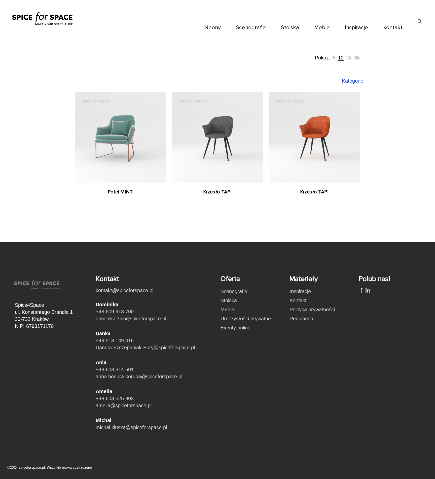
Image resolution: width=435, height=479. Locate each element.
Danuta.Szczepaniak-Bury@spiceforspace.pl (145, 347)
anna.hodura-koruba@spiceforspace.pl (139, 376)
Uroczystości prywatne (246, 318)
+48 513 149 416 (115, 340)
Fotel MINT (120, 192)
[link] (334, 57)
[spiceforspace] (42, 15)
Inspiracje (300, 291)
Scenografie (234, 291)
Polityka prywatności (312, 309)
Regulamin (301, 318)
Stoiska (229, 300)
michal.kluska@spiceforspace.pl (131, 427)
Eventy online (235, 327)
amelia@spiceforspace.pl (124, 405)
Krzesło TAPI (217, 192)
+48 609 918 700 (115, 311)
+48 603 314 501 (115, 369)
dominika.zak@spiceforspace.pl (131, 318)
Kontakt (298, 300)
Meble (227, 309)
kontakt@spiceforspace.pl (124, 290)
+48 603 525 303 (115, 398)
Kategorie (352, 81)
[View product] (158, 99)
